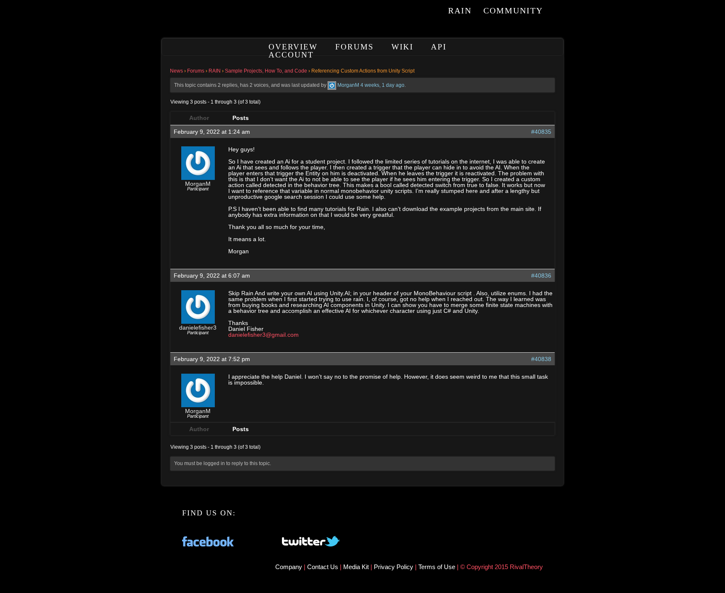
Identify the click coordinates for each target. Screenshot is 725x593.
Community (513, 10)
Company (289, 566)
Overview (293, 46)
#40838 (541, 359)
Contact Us (322, 566)
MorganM (348, 85)
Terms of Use (437, 566)
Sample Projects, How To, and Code (266, 71)
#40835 (541, 132)
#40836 (541, 275)
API (438, 46)
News (176, 71)
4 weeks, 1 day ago (382, 85)
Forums (354, 46)
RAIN (460, 10)
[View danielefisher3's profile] (198, 321)
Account (291, 54)
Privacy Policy (394, 566)
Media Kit (356, 566)
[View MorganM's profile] (332, 85)
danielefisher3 (197, 327)
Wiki (402, 46)
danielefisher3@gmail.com (263, 334)
